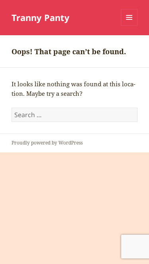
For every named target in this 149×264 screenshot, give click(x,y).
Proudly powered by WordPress (47, 142)
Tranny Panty (41, 17)
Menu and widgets (129, 25)
